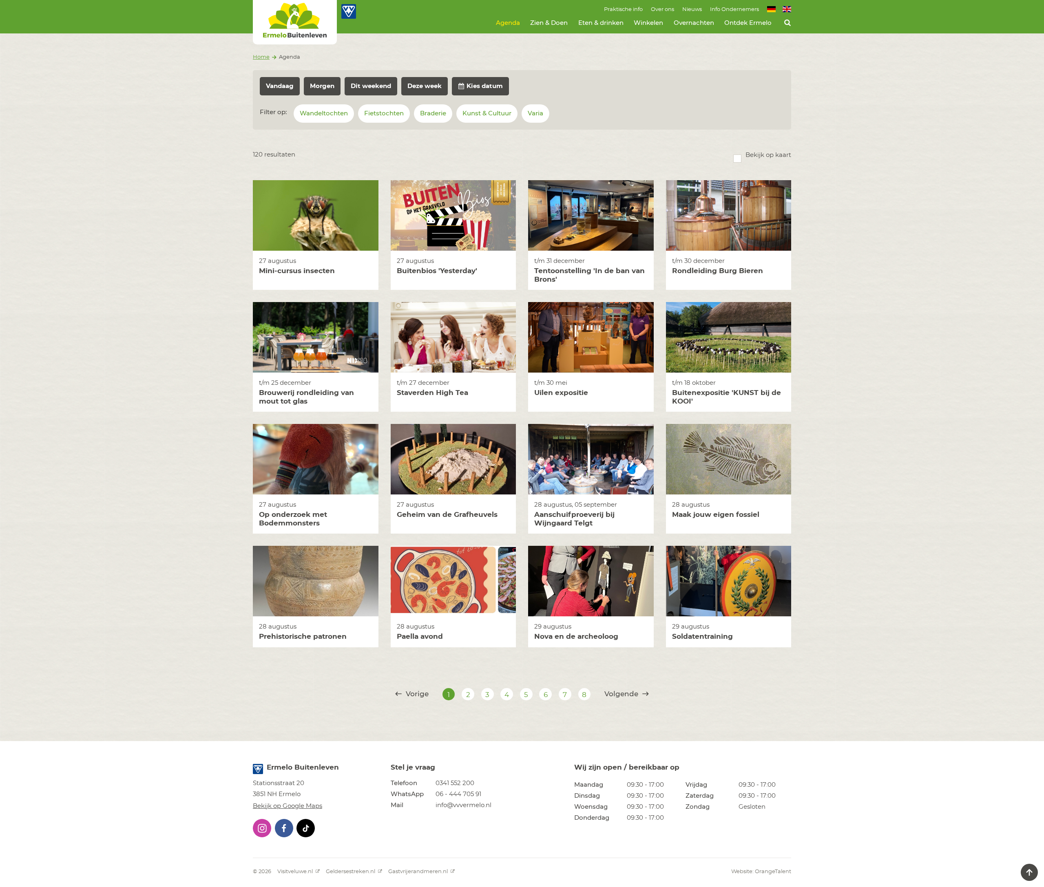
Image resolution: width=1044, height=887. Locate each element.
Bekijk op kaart (768, 155)
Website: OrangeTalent (761, 871)
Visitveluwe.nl (295, 871)
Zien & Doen (549, 23)
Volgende (622, 694)
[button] (262, 828)
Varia (535, 113)
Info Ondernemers (734, 9)
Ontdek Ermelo (748, 23)
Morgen (322, 86)
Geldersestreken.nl (351, 871)
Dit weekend (371, 86)
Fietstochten (384, 113)
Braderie (433, 113)
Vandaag (280, 86)
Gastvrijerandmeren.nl (418, 871)
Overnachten (694, 23)
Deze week (424, 86)
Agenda (508, 23)
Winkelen (648, 23)
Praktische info (623, 9)
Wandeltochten (324, 113)
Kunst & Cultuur (486, 113)
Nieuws (692, 9)
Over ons (662, 9)
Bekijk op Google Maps (287, 806)
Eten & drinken (601, 23)
